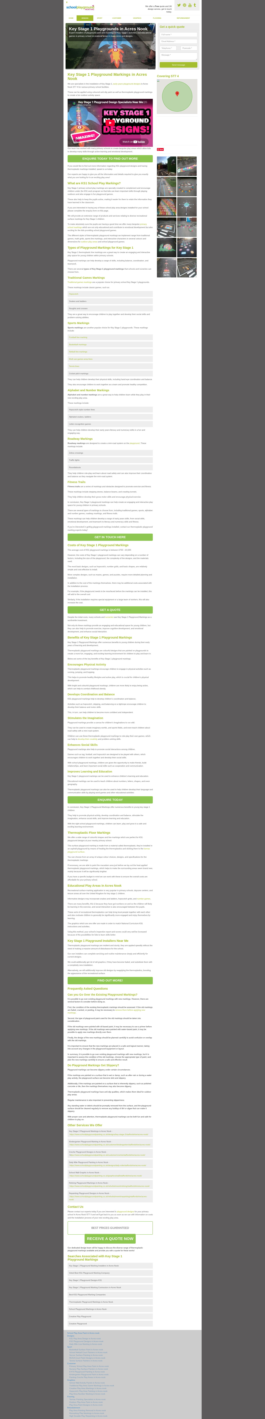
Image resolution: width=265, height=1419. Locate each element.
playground (135, 443)
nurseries (109, 617)
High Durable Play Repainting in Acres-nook (88, 1416)
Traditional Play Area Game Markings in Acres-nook (91, 1385)
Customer (116, 18)
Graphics (137, 18)
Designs (85, 18)
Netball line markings (78, 352)
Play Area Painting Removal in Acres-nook (87, 1410)
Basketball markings (78, 344)
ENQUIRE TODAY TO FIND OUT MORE (110, 158)
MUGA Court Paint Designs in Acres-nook (87, 1358)
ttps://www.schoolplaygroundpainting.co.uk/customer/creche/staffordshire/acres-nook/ (108, 1155)
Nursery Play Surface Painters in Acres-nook (88, 1369)
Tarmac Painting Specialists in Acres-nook (87, 1399)
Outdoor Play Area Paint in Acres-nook (86, 1402)
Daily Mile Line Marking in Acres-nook (85, 1344)
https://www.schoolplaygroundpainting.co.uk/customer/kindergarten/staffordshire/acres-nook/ (110, 1144)
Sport (99, 18)
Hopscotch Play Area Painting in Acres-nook (88, 1391)
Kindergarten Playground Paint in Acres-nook (88, 1374)
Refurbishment (183, 18)
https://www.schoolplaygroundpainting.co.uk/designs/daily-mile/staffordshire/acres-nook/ (108, 1165)
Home (71, 18)
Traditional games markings (80, 282)
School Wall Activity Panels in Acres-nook (87, 1383)
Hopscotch (73, 294)
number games (143, 899)
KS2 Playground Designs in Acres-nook (86, 1341)
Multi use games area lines (80, 359)
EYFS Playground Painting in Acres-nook (87, 1372)
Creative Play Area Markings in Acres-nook (87, 1388)
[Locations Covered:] (66, 2)
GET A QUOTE (110, 610)
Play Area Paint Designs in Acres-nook (86, 1405)
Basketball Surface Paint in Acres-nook (86, 1349)
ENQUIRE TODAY (110, 799)
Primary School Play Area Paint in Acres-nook (89, 1366)
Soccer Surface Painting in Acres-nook (86, 1355)
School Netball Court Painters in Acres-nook (88, 1352)
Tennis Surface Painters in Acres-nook (85, 1361)
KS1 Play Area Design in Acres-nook (85, 1338)
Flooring (157, 18)
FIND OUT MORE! (110, 980)
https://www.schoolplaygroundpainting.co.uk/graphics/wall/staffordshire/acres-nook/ (106, 1176)
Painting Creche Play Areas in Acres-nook (87, 1377)
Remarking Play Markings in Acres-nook (86, 1413)
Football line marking (78, 337)
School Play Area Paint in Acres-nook (83, 1333)
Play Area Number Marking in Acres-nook (87, 1394)
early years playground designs (127, 84)
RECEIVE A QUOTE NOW (110, 1239)
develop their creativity (87, 739)
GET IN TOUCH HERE (110, 537)
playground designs (125, 1211)
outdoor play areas (89, 242)
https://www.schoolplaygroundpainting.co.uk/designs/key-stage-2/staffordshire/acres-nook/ (109, 1134)
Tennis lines (74, 366)
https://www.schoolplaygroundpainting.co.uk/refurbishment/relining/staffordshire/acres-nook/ (110, 1186)
